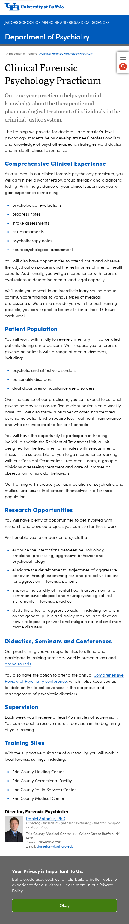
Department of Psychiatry (47, 36)
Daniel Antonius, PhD (45, 818)
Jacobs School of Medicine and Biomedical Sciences (57, 23)
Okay (65, 905)
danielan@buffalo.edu (55, 846)
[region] (64, 890)
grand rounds (18, 664)
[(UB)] (64, 9)
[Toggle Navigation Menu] (123, 62)
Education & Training (22, 53)
